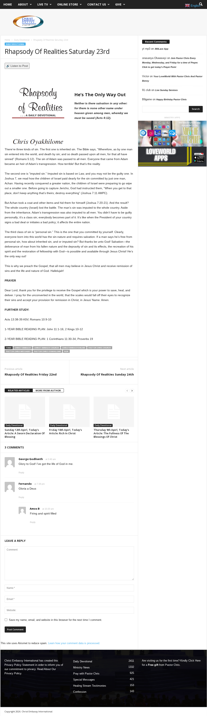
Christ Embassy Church (46, 347)
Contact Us (96, 4)
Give (118, 4)
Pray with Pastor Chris (86, 673)
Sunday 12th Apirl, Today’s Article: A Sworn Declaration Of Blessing (25, 433)
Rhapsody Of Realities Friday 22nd (31, 374)
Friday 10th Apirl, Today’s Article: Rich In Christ (65, 431)
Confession (79, 691)
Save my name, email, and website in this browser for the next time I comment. (55, 619)
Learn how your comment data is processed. (74, 643)
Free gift (153, 664)
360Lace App (161, 49)
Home (7, 4)
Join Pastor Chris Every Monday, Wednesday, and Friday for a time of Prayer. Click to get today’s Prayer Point (170, 62)
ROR (66, 351)
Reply (21, 472)
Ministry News (81, 667)
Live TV (42, 4)
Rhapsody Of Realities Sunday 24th (107, 374)
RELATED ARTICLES (19, 390)
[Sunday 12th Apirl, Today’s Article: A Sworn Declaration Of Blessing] (25, 412)
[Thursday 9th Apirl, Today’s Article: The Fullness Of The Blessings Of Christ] (114, 412)
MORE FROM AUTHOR (48, 390)
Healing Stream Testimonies (89, 685)
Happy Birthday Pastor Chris (171, 99)
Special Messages (84, 679)
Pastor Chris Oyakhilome (47, 351)
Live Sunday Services (166, 90)
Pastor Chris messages (18, 351)
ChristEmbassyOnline (73, 347)
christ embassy (23, 347)
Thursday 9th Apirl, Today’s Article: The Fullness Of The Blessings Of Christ (111, 433)
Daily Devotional (22, 39)
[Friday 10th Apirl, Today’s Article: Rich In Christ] (69, 412)
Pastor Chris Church (100, 347)
